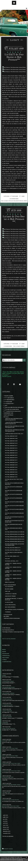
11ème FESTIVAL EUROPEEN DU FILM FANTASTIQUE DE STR (13, 423)
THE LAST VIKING (7, 716)
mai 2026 (5, 821)
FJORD (4, 675)
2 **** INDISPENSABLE (9, 399)
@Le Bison (4, 806)
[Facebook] (8, 384)
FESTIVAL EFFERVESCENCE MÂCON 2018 (14, 539)
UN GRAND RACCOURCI (8, 687)
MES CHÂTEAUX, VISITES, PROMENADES (14, 609)
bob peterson (19, 200)
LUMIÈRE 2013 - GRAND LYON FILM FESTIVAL (13, 575)
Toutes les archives (7, 836)
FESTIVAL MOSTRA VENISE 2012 (12, 547)
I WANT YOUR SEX (7, 710)
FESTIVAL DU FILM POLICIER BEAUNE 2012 (13, 487)
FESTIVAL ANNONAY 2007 (11, 436)
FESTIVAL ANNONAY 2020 (11, 467)
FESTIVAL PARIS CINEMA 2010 (12, 556)
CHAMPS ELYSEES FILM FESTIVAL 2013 (14, 433)
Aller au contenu (5, 1)
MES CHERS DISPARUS (10, 607)
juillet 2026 (5, 817)
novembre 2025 (6, 833)
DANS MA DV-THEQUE (10, 596)
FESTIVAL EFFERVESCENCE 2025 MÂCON (14, 536)
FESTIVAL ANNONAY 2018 (11, 462)
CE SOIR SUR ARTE (7, 699)
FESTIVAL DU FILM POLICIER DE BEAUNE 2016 (14, 510)
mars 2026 (5, 825)
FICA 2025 (7, 558)
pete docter (12, 200)
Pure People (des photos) (8, 629)
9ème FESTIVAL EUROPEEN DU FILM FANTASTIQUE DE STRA (14, 430)
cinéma (25, 200)
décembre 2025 (6, 831)
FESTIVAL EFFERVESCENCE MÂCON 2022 (14, 541)
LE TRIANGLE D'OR (7, 705)
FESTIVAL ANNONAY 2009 (11, 440)
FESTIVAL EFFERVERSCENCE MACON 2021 (13, 525)
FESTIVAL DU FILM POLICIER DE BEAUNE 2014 (14, 502)
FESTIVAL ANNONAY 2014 (11, 452)
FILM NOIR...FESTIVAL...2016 (11, 561)
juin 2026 (5, 819)
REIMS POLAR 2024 (9, 582)
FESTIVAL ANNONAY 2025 (11, 476)
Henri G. (4, 748)
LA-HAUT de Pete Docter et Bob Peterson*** (14, 57)
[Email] (14, 3)
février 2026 (6, 827)
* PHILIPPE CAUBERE (8, 395)
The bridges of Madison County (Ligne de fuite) (13, 631)
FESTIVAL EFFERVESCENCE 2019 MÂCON (14, 532)
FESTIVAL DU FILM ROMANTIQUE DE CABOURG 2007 (14, 517)
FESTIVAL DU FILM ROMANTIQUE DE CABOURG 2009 (14, 521)
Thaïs (3, 792)
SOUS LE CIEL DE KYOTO (8, 728)
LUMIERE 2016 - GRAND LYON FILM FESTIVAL (13, 568)
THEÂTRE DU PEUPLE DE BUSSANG (12, 618)
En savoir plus (20, 859)
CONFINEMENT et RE (8, 413)
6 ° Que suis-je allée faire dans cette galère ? (14, 407)
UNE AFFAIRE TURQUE (8, 693)
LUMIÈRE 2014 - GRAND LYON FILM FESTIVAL (13, 579)
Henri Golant (5, 657)
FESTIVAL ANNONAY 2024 (11, 474)
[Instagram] (14, 384)
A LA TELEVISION (9, 586)
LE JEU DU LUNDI (9, 602)
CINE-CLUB (7, 591)
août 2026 (5, 815)
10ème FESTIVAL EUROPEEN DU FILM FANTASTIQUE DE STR (13, 419)
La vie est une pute (8, 614)
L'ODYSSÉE (5, 722)
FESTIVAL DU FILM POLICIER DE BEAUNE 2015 (14, 506)
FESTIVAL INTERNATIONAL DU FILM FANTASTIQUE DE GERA (14, 544)
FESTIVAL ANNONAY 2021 (11, 469)
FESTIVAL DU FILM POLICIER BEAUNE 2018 (13, 495)
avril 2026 (5, 823)
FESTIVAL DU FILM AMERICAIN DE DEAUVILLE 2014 (14, 483)
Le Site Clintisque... (6, 627)
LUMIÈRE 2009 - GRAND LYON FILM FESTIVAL (13, 571)
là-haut (6, 200)
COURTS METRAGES (8, 415)
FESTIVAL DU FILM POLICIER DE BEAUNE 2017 (14, 514)
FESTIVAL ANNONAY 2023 (11, 472)
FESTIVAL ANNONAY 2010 (11, 443)
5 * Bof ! (5, 405)
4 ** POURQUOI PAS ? (9, 403)
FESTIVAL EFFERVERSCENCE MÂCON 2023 (13, 529)
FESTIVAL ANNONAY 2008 (11, 438)
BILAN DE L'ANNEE (9, 589)
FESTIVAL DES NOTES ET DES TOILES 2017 (14, 480)
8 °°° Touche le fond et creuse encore (12, 411)
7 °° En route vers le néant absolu (11, 409)
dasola (3, 740)
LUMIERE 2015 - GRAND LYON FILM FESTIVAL (13, 564)
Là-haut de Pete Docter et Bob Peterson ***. (14, 219)
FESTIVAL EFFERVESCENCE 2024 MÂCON (14, 534)
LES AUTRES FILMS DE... (10, 604)
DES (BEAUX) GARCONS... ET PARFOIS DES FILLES (14, 599)
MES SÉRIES (6, 616)
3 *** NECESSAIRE (14, 196)
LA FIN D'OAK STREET (8, 681)
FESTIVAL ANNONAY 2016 (11, 457)
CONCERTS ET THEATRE (10, 593)
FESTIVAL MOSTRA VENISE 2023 (12, 550)
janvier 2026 (6, 829)
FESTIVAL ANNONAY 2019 (11, 464)
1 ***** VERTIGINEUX (9, 397)
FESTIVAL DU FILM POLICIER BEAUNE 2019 (13, 498)
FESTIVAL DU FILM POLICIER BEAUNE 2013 (13, 491)
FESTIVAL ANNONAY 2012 (11, 448)
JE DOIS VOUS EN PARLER (10, 584)
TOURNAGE (8, 612)
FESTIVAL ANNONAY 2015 (11, 455)
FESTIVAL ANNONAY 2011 (11, 445)
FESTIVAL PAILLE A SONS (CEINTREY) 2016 (13, 553)
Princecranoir (5, 763)
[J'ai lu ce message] (26, 857)
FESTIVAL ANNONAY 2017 (11, 460)
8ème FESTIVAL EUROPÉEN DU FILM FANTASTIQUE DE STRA (14, 427)
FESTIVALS (6, 416)
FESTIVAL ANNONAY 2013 (11, 450)
